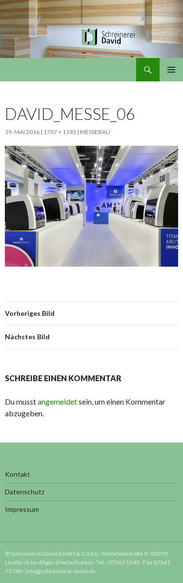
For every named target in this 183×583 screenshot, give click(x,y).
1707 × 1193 (59, 132)
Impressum (22, 509)
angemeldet (57, 401)
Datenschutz (24, 491)
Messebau (95, 132)
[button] (17, 565)
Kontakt (17, 474)
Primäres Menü (171, 69)
